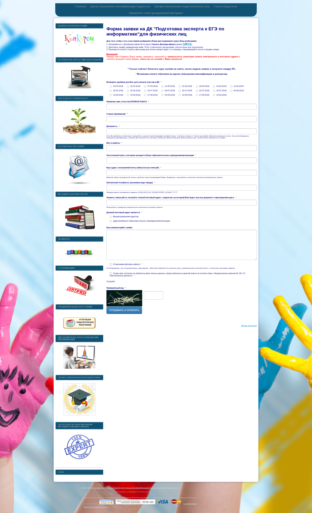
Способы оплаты (190, 504)
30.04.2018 (135, 86)
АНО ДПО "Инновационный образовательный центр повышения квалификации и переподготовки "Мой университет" (130, 488)
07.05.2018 (152, 86)
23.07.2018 (204, 90)
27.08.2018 (152, 95)
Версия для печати (249, 326)
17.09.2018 (204, 95)
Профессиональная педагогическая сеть (182, 6)
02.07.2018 (152, 90)
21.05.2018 (187, 86)
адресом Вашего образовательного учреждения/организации (141, 221)
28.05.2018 (204, 86)
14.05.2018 (169, 86)
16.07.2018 (187, 90)
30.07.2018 (221, 90)
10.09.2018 (187, 95)
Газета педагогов (225, 6)
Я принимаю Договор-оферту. (128, 264)
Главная (80, 6)
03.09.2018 (169, 95)
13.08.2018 (118, 95)
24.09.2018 (221, 95)
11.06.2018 (238, 86)
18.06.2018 (118, 90)
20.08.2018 (135, 95)
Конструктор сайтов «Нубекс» (96, 507)
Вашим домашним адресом (125, 216)
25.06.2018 (135, 90)
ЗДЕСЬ (187, 44)
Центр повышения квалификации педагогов (120, 6)
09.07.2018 (169, 90)
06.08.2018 (238, 90)
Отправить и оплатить (124, 310)
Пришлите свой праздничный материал (156, 13)
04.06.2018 (221, 86)
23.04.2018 (118, 86)
